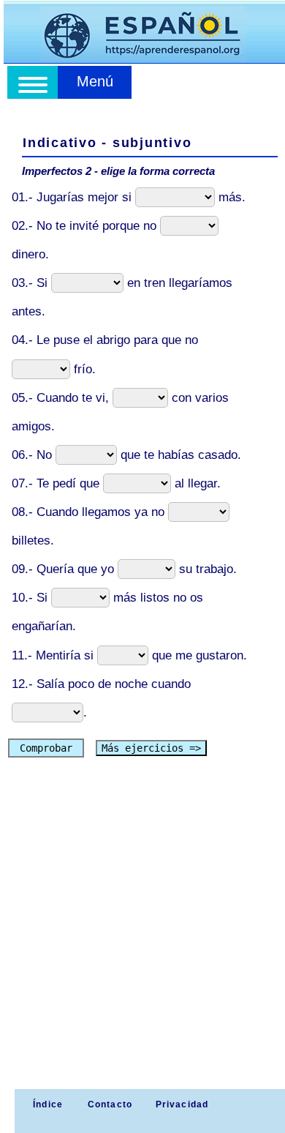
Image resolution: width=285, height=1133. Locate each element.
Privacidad (182, 1104)
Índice (46, 1104)
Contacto (110, 1104)
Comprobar (46, 748)
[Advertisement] (142, 939)
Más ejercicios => (151, 748)
